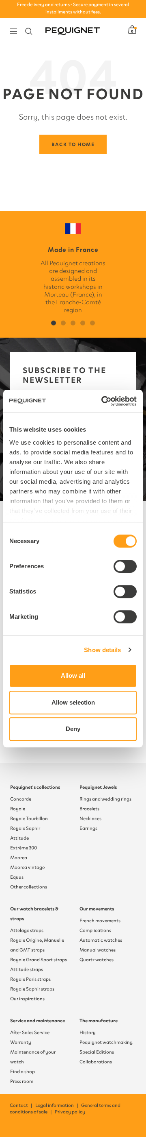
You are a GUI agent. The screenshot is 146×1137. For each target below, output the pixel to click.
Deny (73, 728)
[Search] (28, 31)
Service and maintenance (37, 1021)
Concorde (20, 799)
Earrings (88, 828)
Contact (21, 1105)
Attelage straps (26, 930)
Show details (102, 649)
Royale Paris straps (30, 979)
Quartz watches (96, 959)
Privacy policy (70, 1112)
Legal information (57, 1105)
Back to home (73, 144)
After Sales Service (29, 1032)
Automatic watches (100, 940)
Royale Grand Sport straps (38, 959)
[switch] (125, 566)
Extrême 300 (23, 848)
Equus (17, 877)
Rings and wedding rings (105, 799)
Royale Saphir (25, 828)
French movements (99, 920)
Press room (21, 1081)
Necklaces (90, 818)
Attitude (19, 838)
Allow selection (73, 702)
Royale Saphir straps (32, 989)
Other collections (28, 887)
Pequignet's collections (35, 787)
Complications (95, 930)
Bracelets (89, 809)
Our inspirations (27, 999)
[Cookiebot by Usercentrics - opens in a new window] (103, 401)
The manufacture (98, 1021)
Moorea (18, 857)
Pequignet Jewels (98, 787)
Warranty (20, 1042)
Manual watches (97, 950)
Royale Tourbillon (29, 818)
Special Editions (96, 1052)
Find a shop (22, 1071)
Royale (17, 809)
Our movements (96, 909)
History (87, 1032)
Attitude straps (26, 969)
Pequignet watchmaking (106, 1042)
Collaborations (95, 1062)
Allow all (73, 675)
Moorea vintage (27, 867)
